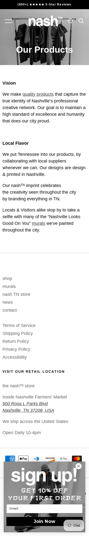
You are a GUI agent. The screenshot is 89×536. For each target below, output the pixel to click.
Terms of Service (19, 325)
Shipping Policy (17, 333)
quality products (38, 94)
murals (38, 223)
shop (7, 278)
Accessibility (14, 357)
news (7, 302)
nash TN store (16, 294)
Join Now (44, 521)
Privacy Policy (16, 349)
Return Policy (15, 341)
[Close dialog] (81, 466)
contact (9, 310)
